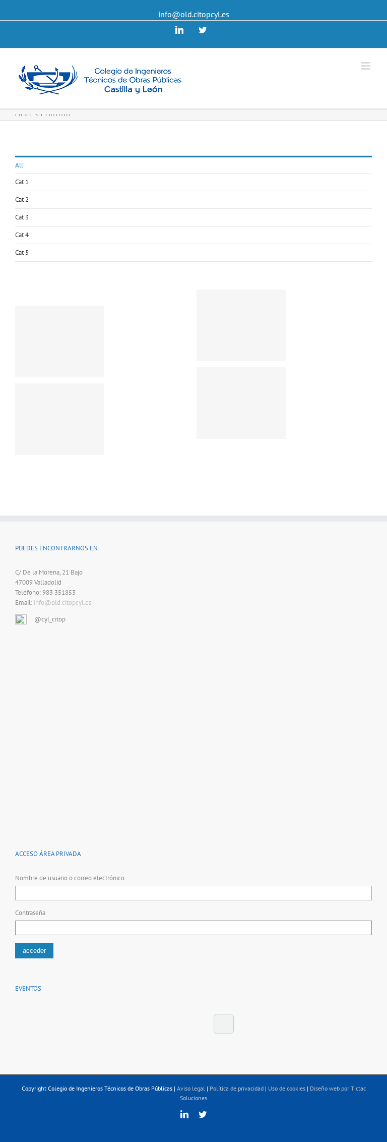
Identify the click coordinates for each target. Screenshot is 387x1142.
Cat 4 (22, 235)
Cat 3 (22, 217)
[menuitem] (193, 165)
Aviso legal (191, 1088)
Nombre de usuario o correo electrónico (69, 878)
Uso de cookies (286, 1088)
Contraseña (30, 912)
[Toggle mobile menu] (366, 66)
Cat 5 (22, 252)
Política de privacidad (237, 1088)
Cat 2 (22, 199)
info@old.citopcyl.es (193, 14)
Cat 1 (22, 182)
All (19, 165)
